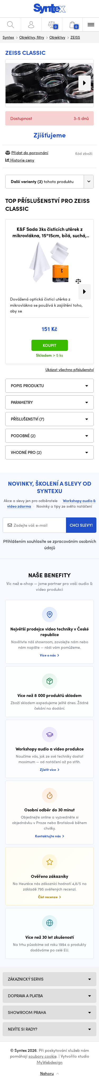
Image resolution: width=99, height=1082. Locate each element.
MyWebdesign (50, 1062)
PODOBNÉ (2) (23, 436)
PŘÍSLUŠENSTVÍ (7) (27, 419)
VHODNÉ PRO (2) (26, 452)
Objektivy (57, 37)
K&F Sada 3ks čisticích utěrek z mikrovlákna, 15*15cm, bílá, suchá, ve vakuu (49, 232)
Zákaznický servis (26, 979)
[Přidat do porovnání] (78, 281)
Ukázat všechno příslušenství (69, 369)
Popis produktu (27, 385)
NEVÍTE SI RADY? (22, 1029)
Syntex (8, 37)
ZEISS (75, 37)
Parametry (22, 402)
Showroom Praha (27, 1012)
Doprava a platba (25, 996)
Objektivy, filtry (31, 37)
